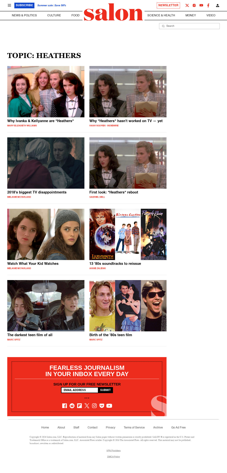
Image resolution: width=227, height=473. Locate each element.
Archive (158, 427)
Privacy (110, 427)
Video (210, 15)
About (61, 427)
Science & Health (161, 15)
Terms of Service (134, 427)
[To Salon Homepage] (113, 12)
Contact (92, 427)
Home (45, 427)
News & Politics (24, 15)
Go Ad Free (178, 427)
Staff (76, 427)
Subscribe (24, 5)
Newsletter (168, 5)
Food (75, 15)
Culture (54, 15)
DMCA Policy (113, 457)
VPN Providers (113, 451)
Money (191, 15)
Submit (105, 390)
